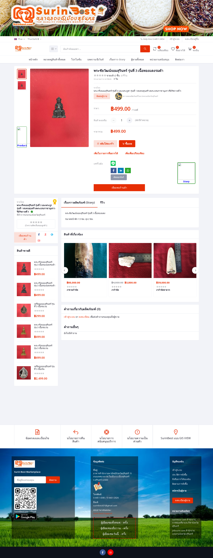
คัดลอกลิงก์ (118, 177)
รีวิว (102, 202)
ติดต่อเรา (179, 59)
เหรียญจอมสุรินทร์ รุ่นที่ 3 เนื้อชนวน (44, 305)
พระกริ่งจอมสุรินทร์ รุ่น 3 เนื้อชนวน (43, 326)
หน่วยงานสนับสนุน (159, 59)
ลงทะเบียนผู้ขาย (182, 500)
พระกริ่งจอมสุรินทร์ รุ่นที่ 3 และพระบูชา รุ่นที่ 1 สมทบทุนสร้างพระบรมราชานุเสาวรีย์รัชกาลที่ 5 (137, 90)
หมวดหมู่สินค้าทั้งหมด (54, 59)
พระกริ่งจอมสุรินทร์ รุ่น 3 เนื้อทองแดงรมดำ (44, 263)
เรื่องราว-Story (117, 59)
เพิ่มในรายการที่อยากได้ (106, 153)
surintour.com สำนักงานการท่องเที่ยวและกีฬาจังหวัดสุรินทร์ (185, 523)
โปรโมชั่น (76, 59)
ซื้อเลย (128, 143)
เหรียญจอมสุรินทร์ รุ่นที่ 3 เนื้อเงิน (44, 367)
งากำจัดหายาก (163, 289)
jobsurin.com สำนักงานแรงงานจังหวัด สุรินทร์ (183, 532)
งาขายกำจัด (72, 289)
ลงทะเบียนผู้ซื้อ (192, 39)
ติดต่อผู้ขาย (102, 96)
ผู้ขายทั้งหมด (137, 59)
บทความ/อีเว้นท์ (95, 59)
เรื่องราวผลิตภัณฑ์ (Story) (79, 202)
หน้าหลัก (33, 59)
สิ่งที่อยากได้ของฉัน (181, 479)
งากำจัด (115, 289)
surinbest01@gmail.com (105, 505)
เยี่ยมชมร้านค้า (119, 187)
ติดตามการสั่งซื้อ (180, 483)
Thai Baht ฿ (33, 39)
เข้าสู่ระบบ (174, 39)
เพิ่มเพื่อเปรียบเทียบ (134, 153)
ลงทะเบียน (84, 316)
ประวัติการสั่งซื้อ (179, 474)
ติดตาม (53, 480)
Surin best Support (102, 513)
